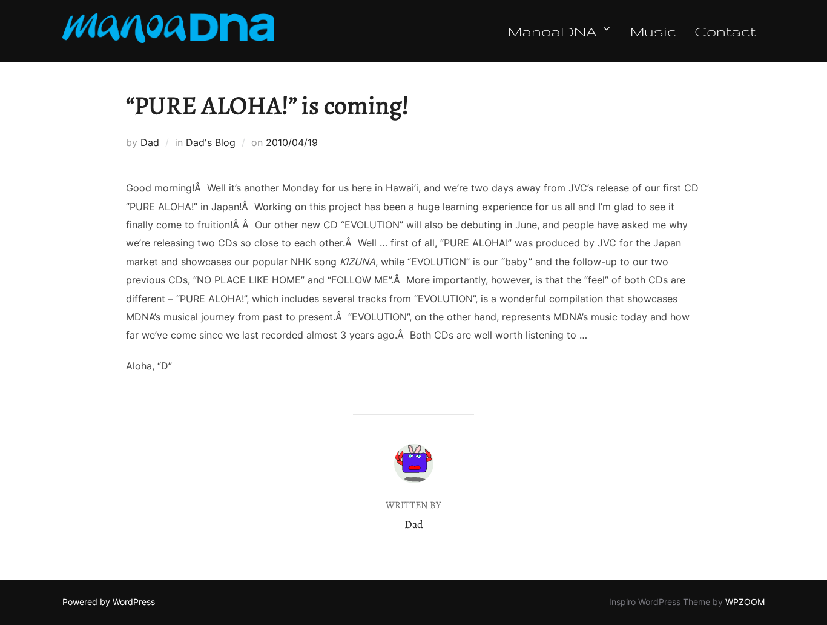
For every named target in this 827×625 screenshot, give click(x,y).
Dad (149, 142)
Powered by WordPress (108, 602)
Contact (725, 31)
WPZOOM (745, 602)
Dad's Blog (211, 142)
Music (653, 31)
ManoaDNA (552, 31)
